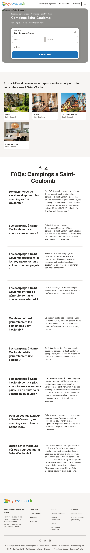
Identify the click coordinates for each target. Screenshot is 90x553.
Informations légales (60, 549)
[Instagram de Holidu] (40, 540)
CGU (9, 549)
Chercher (45, 54)
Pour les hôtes (76, 514)
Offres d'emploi (35, 514)
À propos (33, 517)
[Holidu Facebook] (50, 540)
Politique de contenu (34, 549)
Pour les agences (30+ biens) (77, 518)
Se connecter (64, 4)
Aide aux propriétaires (55, 518)
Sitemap (47, 549)
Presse (53, 523)
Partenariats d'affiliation (55, 528)
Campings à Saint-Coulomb (41, 14)
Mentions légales (77, 546)
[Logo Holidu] (13, 4)
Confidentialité (18, 549)
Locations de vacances (20, 14)
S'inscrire (76, 4)
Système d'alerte (76, 549)
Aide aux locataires (58, 514)
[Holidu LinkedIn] (45, 540)
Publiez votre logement (47, 4)
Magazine (33, 521)
